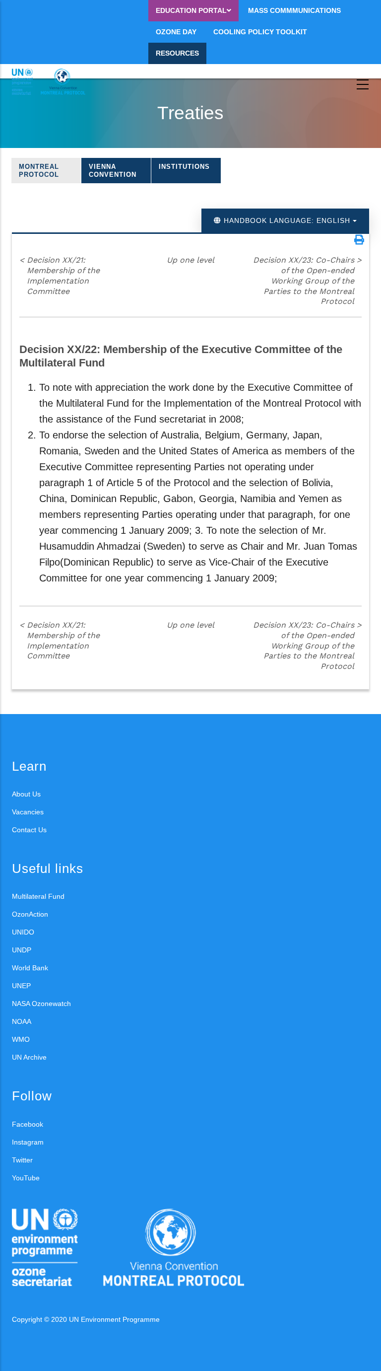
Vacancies (28, 812)
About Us (26, 794)
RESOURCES (177, 53)
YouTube (26, 1178)
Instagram (28, 1142)
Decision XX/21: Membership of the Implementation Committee (59, 275)
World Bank (30, 968)
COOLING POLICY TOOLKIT (260, 32)
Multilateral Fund (38, 896)
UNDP (21, 950)
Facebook (27, 1124)
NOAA (21, 1021)
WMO (21, 1039)
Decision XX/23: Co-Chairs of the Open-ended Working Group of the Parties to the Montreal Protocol (307, 280)
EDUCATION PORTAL (191, 10)
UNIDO (23, 932)
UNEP (21, 986)
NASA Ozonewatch (41, 1004)
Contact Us (29, 830)
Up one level (190, 260)
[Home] (56, 82)
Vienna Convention (112, 170)
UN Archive (29, 1057)
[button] (359, 239)
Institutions (184, 166)
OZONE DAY (176, 32)
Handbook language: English (287, 220)
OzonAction (30, 914)
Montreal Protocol (39, 170)
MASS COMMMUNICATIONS (294, 10)
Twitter (22, 1160)
